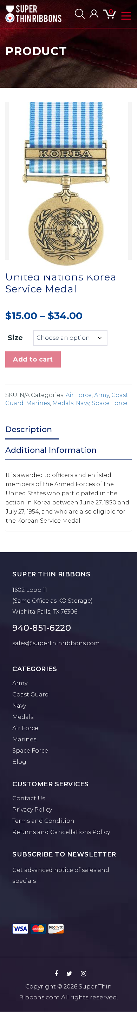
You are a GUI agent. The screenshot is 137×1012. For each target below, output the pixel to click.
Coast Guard (30, 694)
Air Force (79, 395)
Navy (82, 403)
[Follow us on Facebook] (56, 974)
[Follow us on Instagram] (83, 974)
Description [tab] (28, 429)
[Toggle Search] (79, 14)
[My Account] (94, 13)
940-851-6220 (41, 628)
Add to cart (33, 359)
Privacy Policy (32, 809)
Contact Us (28, 798)
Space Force (110, 403)
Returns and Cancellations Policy (61, 832)
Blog (19, 762)
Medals (62, 403)
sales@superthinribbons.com (56, 643)
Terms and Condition (43, 821)
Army (101, 395)
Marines (38, 403)
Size (15, 337)
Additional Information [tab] (51, 450)
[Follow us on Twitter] (69, 974)
